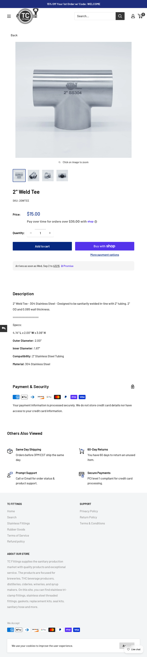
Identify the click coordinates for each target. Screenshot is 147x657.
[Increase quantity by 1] (50, 233)
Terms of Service (18, 535)
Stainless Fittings (18, 523)
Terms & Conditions (92, 523)
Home (11, 511)
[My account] (133, 16)
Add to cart (42, 246)
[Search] (120, 16)
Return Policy (88, 517)
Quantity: (19, 233)
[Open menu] (9, 16)
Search (11, 517)
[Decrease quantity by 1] (31, 233)
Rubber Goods (16, 529)
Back (14, 35)
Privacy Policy (89, 511)
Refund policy (16, 541)
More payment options (104, 254)
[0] (140, 16)
